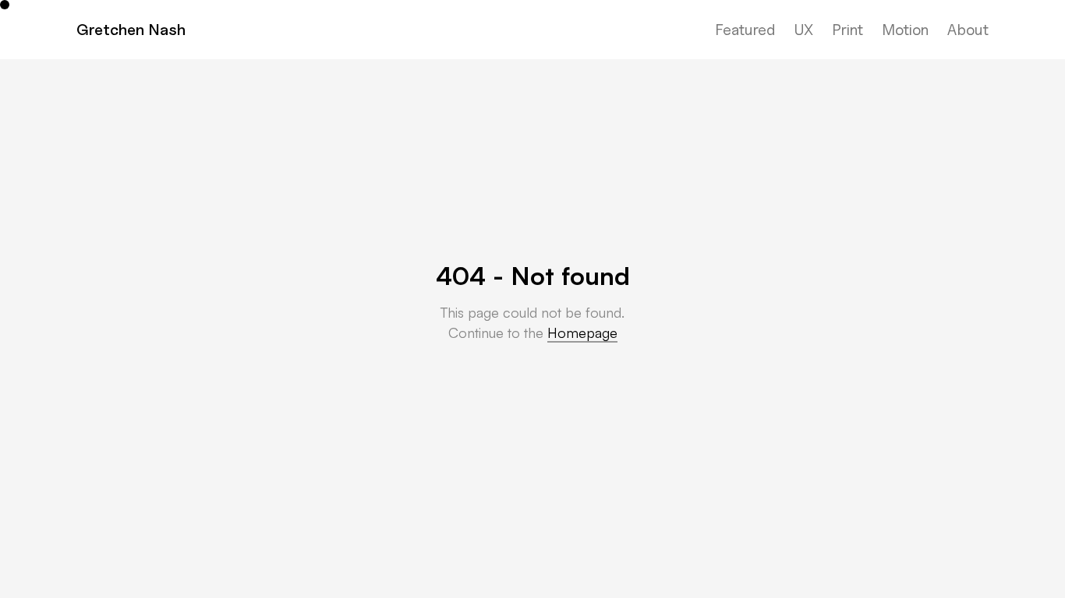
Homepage (582, 332)
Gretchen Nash (131, 29)
